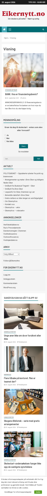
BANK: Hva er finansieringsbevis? (21, 94)
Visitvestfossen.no (11, 237)
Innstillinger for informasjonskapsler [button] (17, 492)
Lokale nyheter (9, 417)
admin (24, 98)
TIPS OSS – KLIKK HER (36, 2)
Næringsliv (7, 374)
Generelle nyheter (10, 332)
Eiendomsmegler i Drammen (14, 231)
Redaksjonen (23, 342)
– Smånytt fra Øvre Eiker (13, 189)
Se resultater (23, 152)
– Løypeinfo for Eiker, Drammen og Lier (19, 192)
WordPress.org (9, 287)
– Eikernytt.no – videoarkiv (14, 211)
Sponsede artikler (11, 90)
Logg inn (6, 275)
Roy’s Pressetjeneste (12, 228)
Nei (8, 138)
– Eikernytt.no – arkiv (11, 207)
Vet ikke (10, 141)
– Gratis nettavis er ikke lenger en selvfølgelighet (23, 198)
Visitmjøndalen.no (10, 240)
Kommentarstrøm (10, 283)
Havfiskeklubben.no (11, 225)
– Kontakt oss (9, 204)
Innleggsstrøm (9, 279)
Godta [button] (38, 492)
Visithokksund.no (10, 234)
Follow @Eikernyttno (11, 261)
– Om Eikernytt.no (10, 201)
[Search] (43, 29)
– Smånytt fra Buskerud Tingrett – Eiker (19, 186)
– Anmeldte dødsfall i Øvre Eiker (16, 195)
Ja (8, 135)
